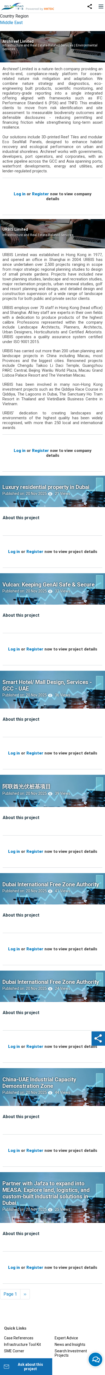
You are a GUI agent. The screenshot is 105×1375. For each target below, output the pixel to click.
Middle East (11, 22)
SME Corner (14, 1351)
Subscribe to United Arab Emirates (2, 1306)
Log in (20, 194)
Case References (18, 1338)
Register (40, 194)
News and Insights (70, 1344)
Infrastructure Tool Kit (22, 1344)
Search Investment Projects (71, 1353)
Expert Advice (66, 1338)
